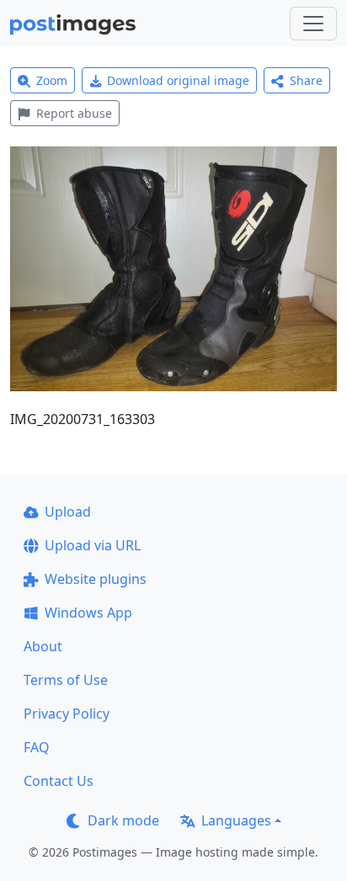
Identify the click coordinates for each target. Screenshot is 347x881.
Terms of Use (66, 680)
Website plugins (96, 579)
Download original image (178, 80)
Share (306, 80)
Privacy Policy (66, 713)
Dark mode (123, 820)
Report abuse (74, 113)
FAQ (37, 747)
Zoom (51, 80)
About (43, 646)
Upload (68, 511)
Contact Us (58, 781)
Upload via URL (93, 545)
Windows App (88, 612)
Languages (236, 820)
